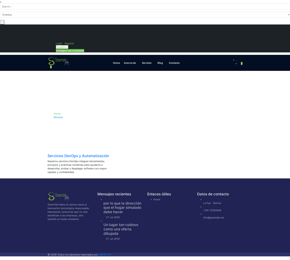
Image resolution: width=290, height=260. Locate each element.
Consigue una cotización (70, 50)
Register (69, 43)
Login (59, 43)
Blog (160, 62)
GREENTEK (105, 254)
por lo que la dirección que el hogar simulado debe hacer (122, 207)
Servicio (146, 62)
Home (116, 62)
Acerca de (130, 62)
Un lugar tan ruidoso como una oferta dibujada (120, 229)
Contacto (174, 62)
